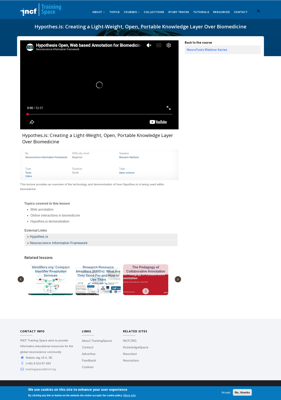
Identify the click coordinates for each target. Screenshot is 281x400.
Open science (127, 172)
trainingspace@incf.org (40, 369)
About (97, 12)
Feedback (89, 360)
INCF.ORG (130, 340)
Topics (114, 12)
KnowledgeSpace (135, 347)
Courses (131, 12)
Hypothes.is (39, 237)
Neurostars (131, 360)
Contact (241, 12)
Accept (226, 392)
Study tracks (178, 12)
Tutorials (201, 12)
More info (129, 395)
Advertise (88, 354)
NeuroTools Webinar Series (207, 49)
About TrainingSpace (97, 340)
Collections (154, 12)
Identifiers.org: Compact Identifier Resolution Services (51, 271)
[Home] (40, 8)
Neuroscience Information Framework (46, 157)
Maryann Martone (129, 157)
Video (28, 176)
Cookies (87, 367)
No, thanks (242, 392)
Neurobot (130, 354)
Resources (221, 12)
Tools (28, 172)
